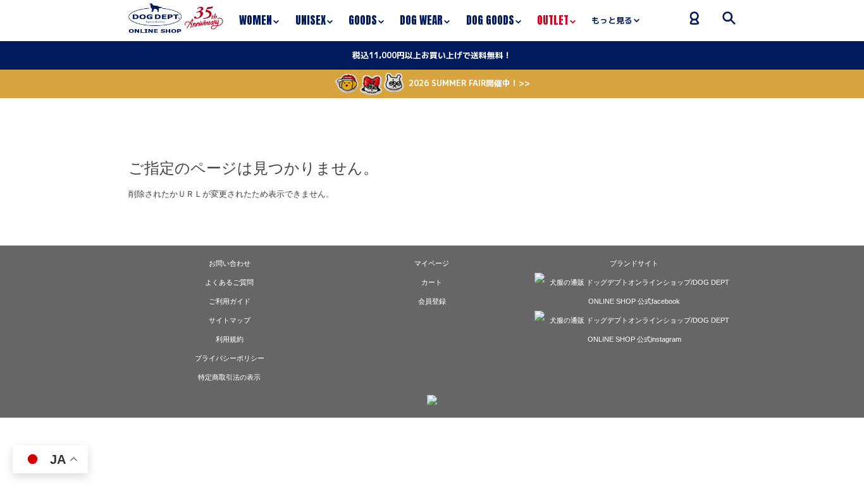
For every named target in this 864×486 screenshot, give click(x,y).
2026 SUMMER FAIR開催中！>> (469, 83)
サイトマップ (229, 320)
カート (431, 282)
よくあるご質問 (229, 282)
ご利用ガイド (229, 301)
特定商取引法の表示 (229, 377)
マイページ (431, 263)
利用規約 (230, 339)
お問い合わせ (229, 263)
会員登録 (432, 301)
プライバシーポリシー (229, 358)
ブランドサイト (634, 263)
